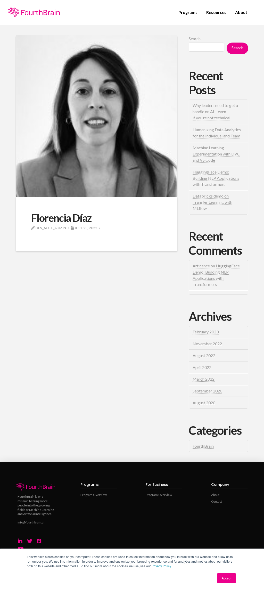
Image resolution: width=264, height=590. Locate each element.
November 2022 (207, 343)
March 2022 (203, 378)
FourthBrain (203, 446)
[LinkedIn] (20, 541)
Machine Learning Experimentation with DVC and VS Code (216, 153)
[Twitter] (30, 541)
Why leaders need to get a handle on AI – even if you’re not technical (215, 111)
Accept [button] (226, 578)
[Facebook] (39, 541)
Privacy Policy (161, 566)
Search (195, 38)
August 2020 (204, 402)
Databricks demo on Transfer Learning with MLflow (212, 202)
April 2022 (202, 367)
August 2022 (204, 355)
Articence (201, 265)
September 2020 (207, 390)
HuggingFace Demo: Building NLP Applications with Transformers (216, 178)
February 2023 (206, 331)
